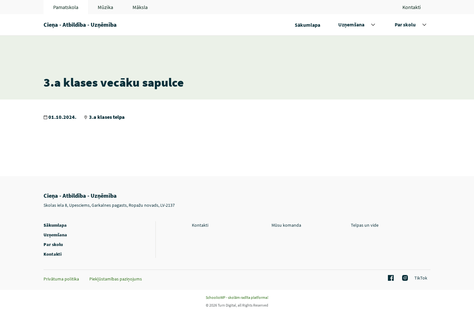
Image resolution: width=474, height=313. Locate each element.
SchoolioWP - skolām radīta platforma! (237, 297)
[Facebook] (390, 278)
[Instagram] (404, 278)
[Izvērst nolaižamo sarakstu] (373, 25)
